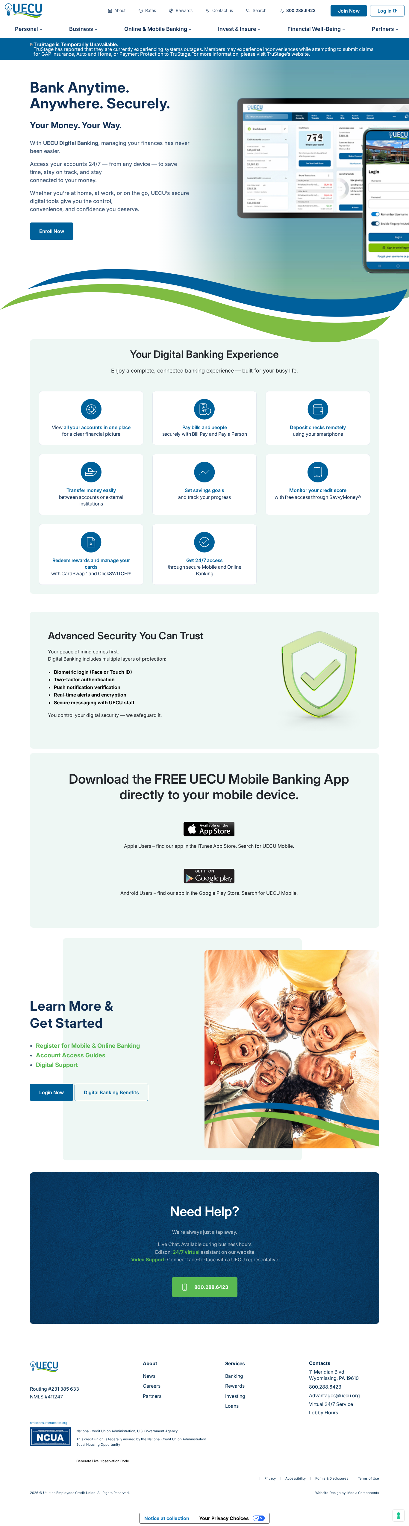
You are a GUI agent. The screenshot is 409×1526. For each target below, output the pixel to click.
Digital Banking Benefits (111, 1092)
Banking (234, 1376)
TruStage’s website (288, 54)
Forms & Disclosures (331, 1478)
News (149, 1376)
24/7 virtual (186, 1252)
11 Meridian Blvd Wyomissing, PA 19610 (334, 1375)
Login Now (51, 1092)
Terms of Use (368, 1478)
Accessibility (295, 1478)
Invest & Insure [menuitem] (237, 29)
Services (235, 1363)
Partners (152, 1396)
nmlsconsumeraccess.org (48, 1423)
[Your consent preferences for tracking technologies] (398, 1515)
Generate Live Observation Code (102, 1461)
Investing (235, 1396)
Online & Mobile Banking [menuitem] (155, 29)
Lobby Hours (323, 1413)
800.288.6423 (211, 1287)
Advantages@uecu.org (334, 1395)
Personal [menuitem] (26, 29)
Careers (151, 1386)
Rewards (235, 1386)
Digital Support (57, 1064)
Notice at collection (166, 1518)
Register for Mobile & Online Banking (88, 1045)
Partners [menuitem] (383, 29)
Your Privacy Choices (224, 1518)
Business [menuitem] (81, 29)
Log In (385, 11)
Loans (232, 1406)
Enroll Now (51, 231)
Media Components (363, 1493)
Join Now (349, 11)
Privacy (270, 1478)
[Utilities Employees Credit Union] (23, 10)
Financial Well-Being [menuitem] (314, 29)
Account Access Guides (70, 1055)
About (150, 1363)
